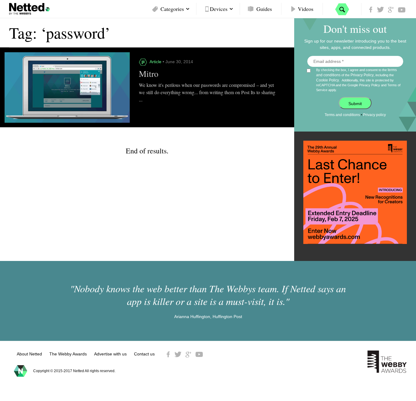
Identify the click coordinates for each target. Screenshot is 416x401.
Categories (172, 8)
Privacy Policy (362, 75)
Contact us (144, 353)
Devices (218, 8)
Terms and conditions (342, 115)
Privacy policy (374, 115)
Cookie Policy (327, 80)
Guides (264, 8)
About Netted (29, 353)
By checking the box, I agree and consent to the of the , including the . (358, 80)
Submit (355, 103)
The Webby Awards (68, 353)
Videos (305, 8)
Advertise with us (110, 353)
